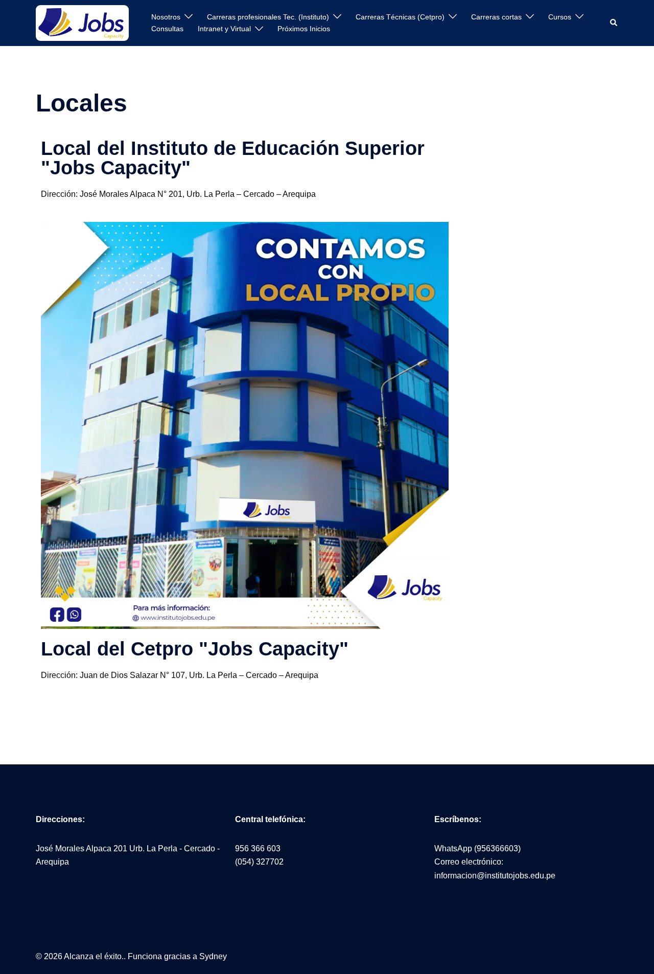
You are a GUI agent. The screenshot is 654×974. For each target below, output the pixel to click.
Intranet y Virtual (224, 29)
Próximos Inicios (303, 29)
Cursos (559, 17)
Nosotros (165, 17)
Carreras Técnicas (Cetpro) (400, 17)
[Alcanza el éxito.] (82, 22)
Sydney (213, 956)
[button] (614, 23)
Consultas (167, 29)
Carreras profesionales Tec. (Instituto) (268, 17)
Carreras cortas (496, 17)
